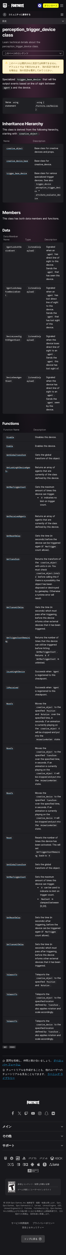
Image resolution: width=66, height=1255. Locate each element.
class (12, 1047)
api (5, 1047)
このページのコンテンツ (16, 53)
